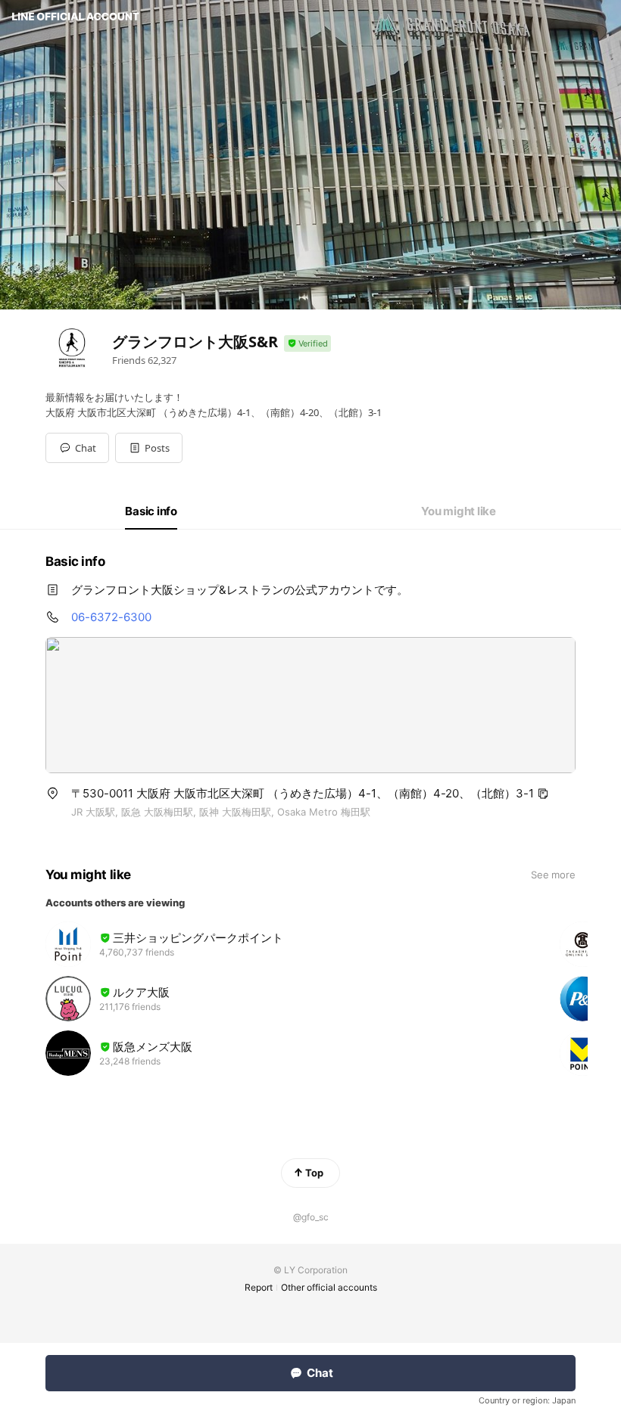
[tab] (151, 511)
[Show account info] (307, 344)
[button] (149, 448)
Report (259, 1287)
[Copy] (543, 793)
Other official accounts (329, 1287)
